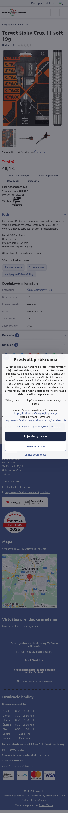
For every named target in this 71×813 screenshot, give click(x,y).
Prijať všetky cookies (35, 436)
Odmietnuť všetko (36, 446)
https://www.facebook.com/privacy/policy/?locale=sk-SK (35, 420)
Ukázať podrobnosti (36, 454)
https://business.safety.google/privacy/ (35, 413)
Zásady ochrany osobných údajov (35, 426)
